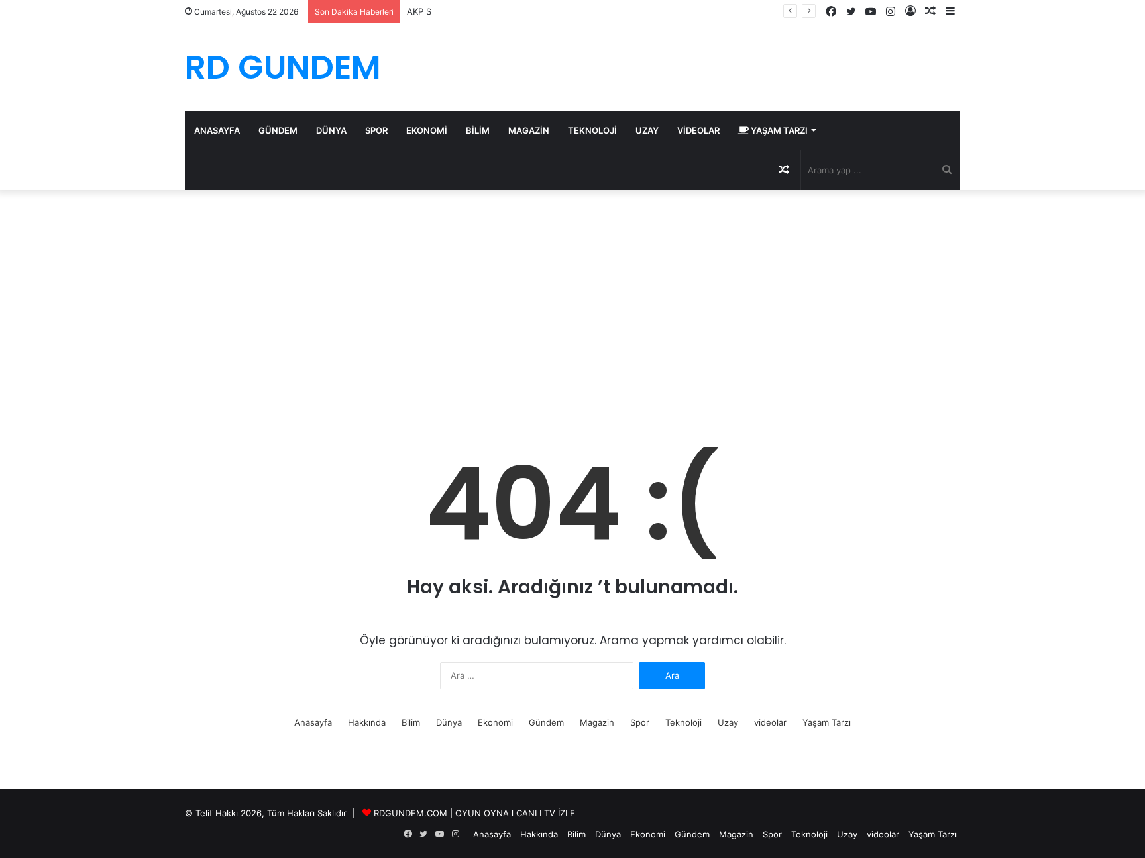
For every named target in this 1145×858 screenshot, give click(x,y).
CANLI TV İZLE (545, 813)
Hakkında (367, 722)
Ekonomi (426, 130)
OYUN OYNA (482, 813)
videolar (698, 130)
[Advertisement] (572, 302)
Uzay (647, 130)
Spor (376, 130)
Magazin (528, 130)
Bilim (478, 130)
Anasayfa (217, 130)
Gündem (278, 130)
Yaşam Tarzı (778, 130)
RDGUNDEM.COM (410, 813)
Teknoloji (592, 130)
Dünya (331, 130)
